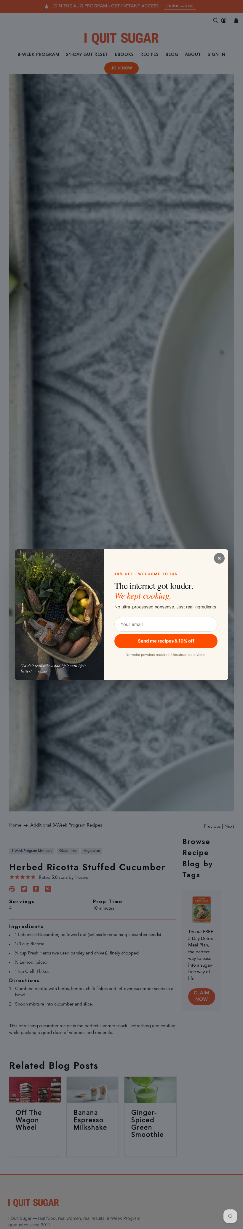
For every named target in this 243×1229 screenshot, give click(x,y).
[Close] (219, 558)
